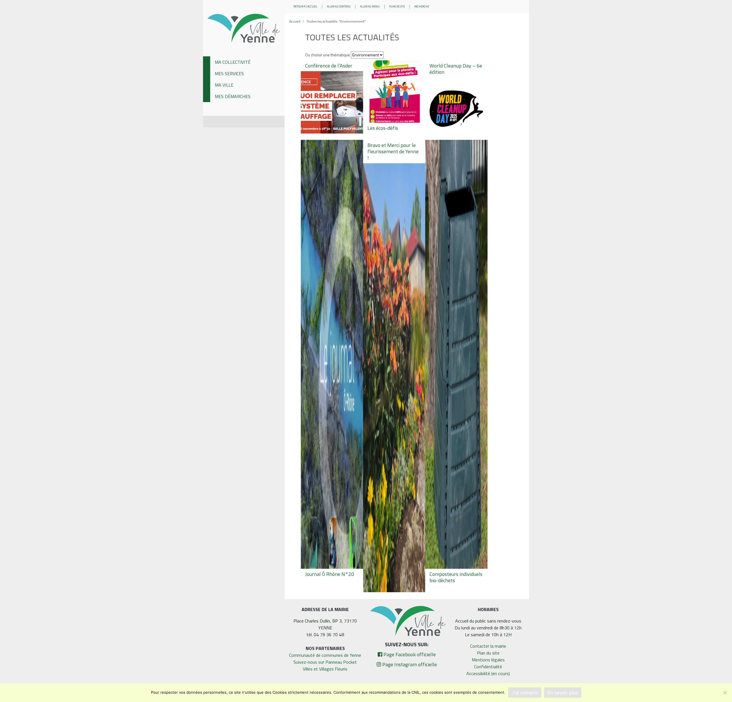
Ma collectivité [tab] (232, 62)
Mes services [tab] (229, 73)
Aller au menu (370, 6)
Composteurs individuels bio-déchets (455, 577)
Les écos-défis (382, 128)
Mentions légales (488, 659)
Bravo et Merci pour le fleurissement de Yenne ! (393, 151)
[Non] (725, 692)
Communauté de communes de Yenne (325, 655)
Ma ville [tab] (224, 84)
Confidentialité (488, 666)
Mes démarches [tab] (232, 96)
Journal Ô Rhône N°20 (329, 574)
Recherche (421, 6)
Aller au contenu (339, 6)
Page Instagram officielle (409, 664)
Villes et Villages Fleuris (325, 668)
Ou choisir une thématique (327, 55)
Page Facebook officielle (409, 654)
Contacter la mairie (488, 646)
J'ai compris (525, 692)
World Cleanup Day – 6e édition (455, 69)
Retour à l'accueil (305, 6)
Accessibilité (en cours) (488, 673)
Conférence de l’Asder (328, 65)
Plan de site (397, 6)
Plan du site (488, 652)
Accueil (294, 21)
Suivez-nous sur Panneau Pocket (325, 662)
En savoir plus (563, 692)
